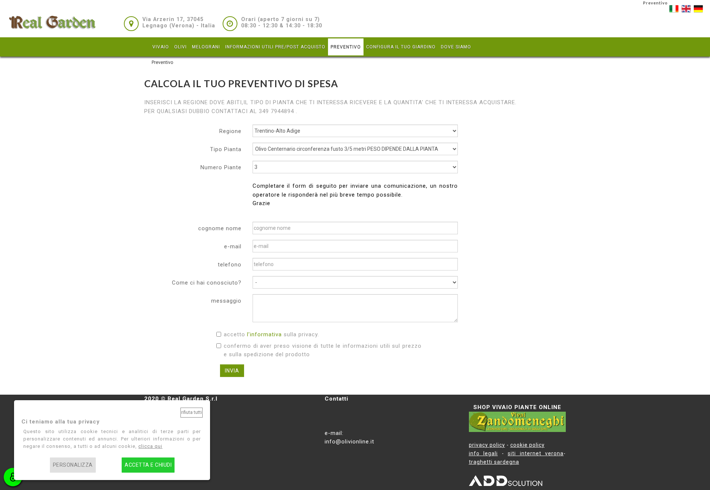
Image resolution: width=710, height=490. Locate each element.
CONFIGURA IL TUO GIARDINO (401, 47)
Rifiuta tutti (191, 412)
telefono (229, 264)
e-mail (232, 246)
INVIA (232, 371)
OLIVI (180, 47)
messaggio (226, 300)
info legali (483, 453)
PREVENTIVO (346, 47)
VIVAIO (160, 47)
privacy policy (487, 445)
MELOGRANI (206, 47)
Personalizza (73, 465)
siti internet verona (536, 453)
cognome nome (219, 228)
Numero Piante (220, 167)
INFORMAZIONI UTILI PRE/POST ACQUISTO (275, 47)
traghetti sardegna (494, 462)
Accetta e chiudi (148, 465)
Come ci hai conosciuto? (206, 282)
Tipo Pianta (225, 149)
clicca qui (150, 446)
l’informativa (264, 334)
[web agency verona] (506, 482)
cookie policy (527, 445)
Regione (230, 131)
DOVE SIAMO (456, 47)
